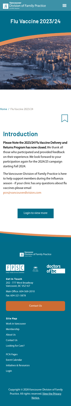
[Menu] (64, 5)
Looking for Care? (15, 346)
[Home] (24, 5)
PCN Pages (12, 354)
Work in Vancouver (16, 324)
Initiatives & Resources (18, 365)
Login (9, 371)
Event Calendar (14, 360)
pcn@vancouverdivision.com (22, 192)
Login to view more (36, 213)
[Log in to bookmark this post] (65, 119)
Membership (12, 329)
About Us (11, 335)
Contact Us (35, 305)
